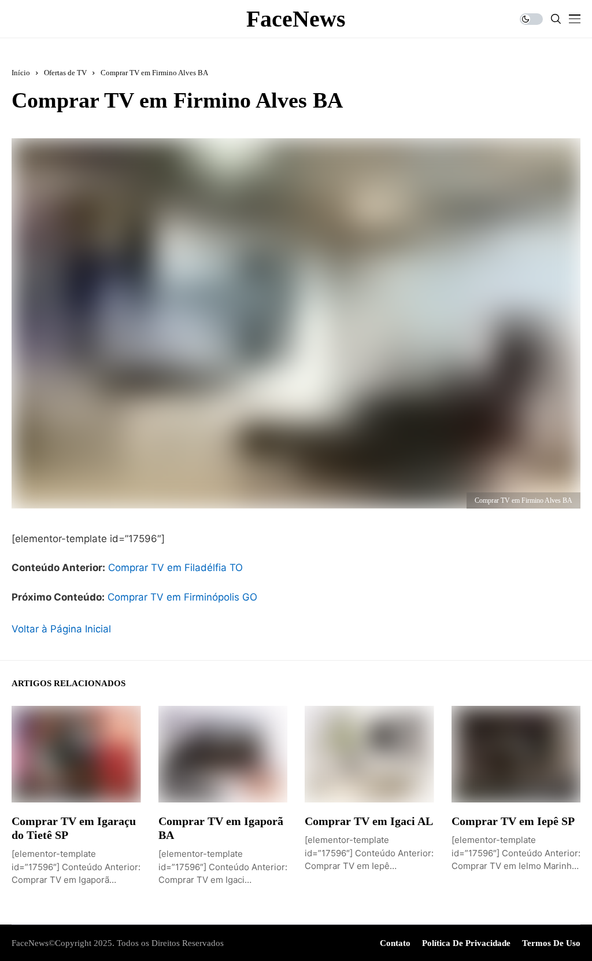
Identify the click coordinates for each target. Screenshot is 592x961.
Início (21, 72)
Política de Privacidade (466, 943)
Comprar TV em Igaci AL (369, 821)
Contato (395, 943)
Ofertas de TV (65, 72)
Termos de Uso (551, 943)
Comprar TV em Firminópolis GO (182, 597)
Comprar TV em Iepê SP (513, 821)
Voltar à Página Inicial (61, 629)
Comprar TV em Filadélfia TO (175, 567)
